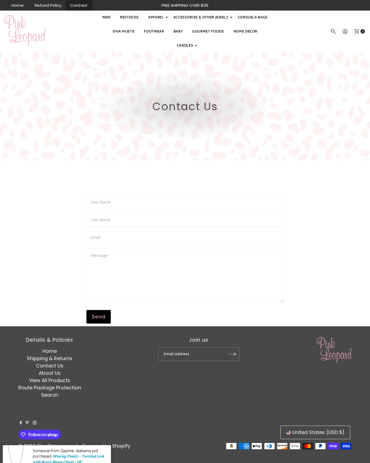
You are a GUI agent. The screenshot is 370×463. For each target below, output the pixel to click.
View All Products (49, 380)
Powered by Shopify (106, 445)
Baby (178, 31)
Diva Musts (124, 31)
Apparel (156, 17)
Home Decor (245, 31)
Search (49, 395)
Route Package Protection (49, 387)
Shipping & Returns (49, 358)
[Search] (333, 31)
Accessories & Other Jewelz (200, 17)
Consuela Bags (253, 17)
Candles (185, 45)
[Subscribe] (232, 354)
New (106, 17)
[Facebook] (21, 423)
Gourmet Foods (208, 31)
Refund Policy (48, 5)
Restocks (129, 17)
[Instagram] (35, 423)
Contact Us (49, 365)
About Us (50, 373)
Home (17, 5)
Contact (78, 5)
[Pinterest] (27, 423)
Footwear (154, 31)
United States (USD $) (318, 432)
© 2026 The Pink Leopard (48, 445)
